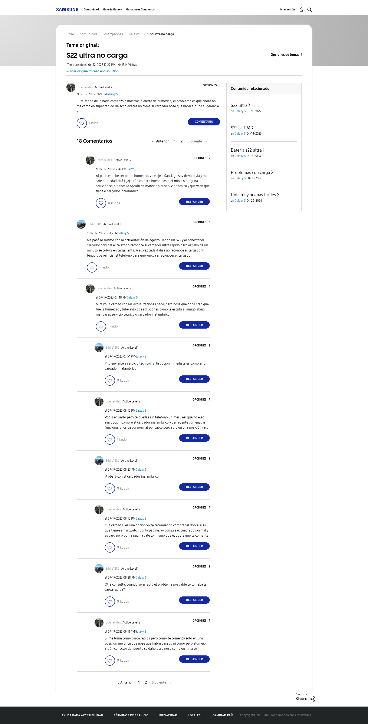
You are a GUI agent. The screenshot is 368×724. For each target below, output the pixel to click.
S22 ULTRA (241, 127)
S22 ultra (239, 105)
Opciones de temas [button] (285, 55)
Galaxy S (112, 94)
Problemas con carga (250, 172)
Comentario (204, 122)
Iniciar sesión (286, 9)
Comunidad (91, 9)
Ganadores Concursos (140, 9)
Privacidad (168, 715)
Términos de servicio (131, 715)
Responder (194, 202)
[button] (212, 85)
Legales (194, 715)
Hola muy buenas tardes (253, 194)
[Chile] (67, 9)
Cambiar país (223, 715)
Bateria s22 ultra (246, 150)
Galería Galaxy (112, 9)
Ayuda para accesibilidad (82, 715)
